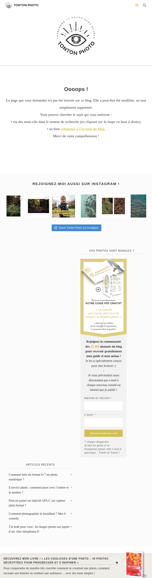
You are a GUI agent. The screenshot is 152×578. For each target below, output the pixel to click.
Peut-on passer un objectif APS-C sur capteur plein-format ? (37, 503)
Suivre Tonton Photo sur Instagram (79, 227)
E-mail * (90, 415)
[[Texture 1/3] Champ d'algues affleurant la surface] (138, 206)
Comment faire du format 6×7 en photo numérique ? (33, 477)
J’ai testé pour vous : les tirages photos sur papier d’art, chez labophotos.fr (39, 529)
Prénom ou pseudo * (98, 398)
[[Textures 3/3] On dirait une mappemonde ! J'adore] (88, 206)
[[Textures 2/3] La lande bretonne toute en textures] (113, 206)
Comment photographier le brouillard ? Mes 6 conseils (37, 516)
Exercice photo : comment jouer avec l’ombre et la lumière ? (38, 490)
